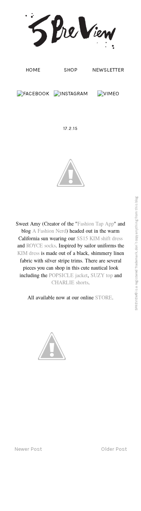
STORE (103, 297)
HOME (33, 70)
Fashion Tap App (95, 223)
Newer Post (28, 449)
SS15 (82, 238)
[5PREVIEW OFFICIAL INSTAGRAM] (71, 93)
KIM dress (28, 252)
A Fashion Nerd (49, 230)
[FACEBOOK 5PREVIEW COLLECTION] (33, 93)
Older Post (114, 449)
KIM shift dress (106, 238)
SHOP (70, 70)
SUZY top (102, 275)
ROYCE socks (41, 245)
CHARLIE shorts (70, 282)
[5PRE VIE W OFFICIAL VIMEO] (108, 93)
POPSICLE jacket (68, 275)
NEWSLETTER (108, 70)
